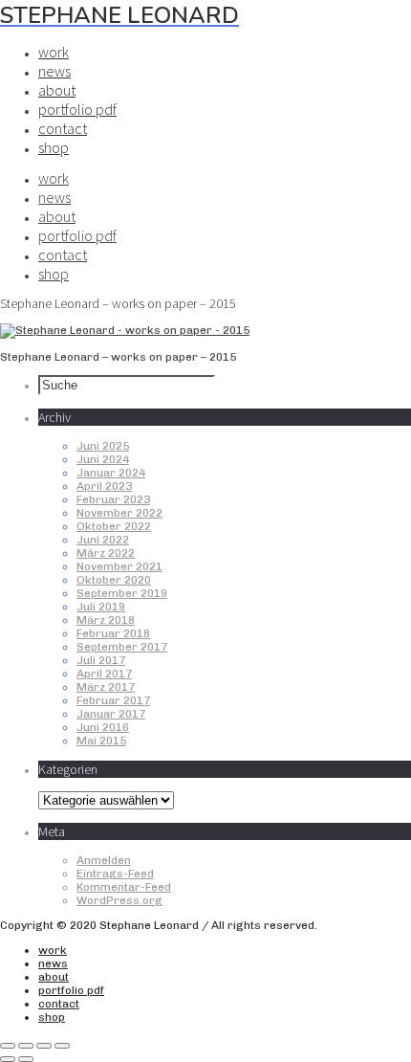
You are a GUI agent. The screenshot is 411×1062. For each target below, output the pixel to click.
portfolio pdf (77, 109)
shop (53, 147)
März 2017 (105, 687)
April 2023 (104, 486)
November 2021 (119, 566)
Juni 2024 (102, 459)
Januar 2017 (110, 713)
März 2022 (105, 553)
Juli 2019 (100, 606)
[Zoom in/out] (62, 1046)
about (57, 90)
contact (62, 128)
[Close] (7, 1046)
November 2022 (119, 513)
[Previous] (7, 1059)
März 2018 (105, 620)
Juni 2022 (102, 539)
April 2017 (104, 673)
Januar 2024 (110, 472)
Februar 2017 (113, 700)
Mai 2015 (101, 740)
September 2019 (121, 593)
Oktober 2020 (113, 579)
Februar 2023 (113, 499)
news (54, 70)
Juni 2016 (102, 727)
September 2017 (121, 646)
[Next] (25, 1059)
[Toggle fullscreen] (44, 1046)
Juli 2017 (100, 660)
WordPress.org (119, 900)
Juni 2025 (102, 446)
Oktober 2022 (113, 526)
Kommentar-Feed (123, 887)
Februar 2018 (113, 633)
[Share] (25, 1046)
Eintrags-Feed (115, 873)
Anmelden (103, 860)
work (53, 51)
